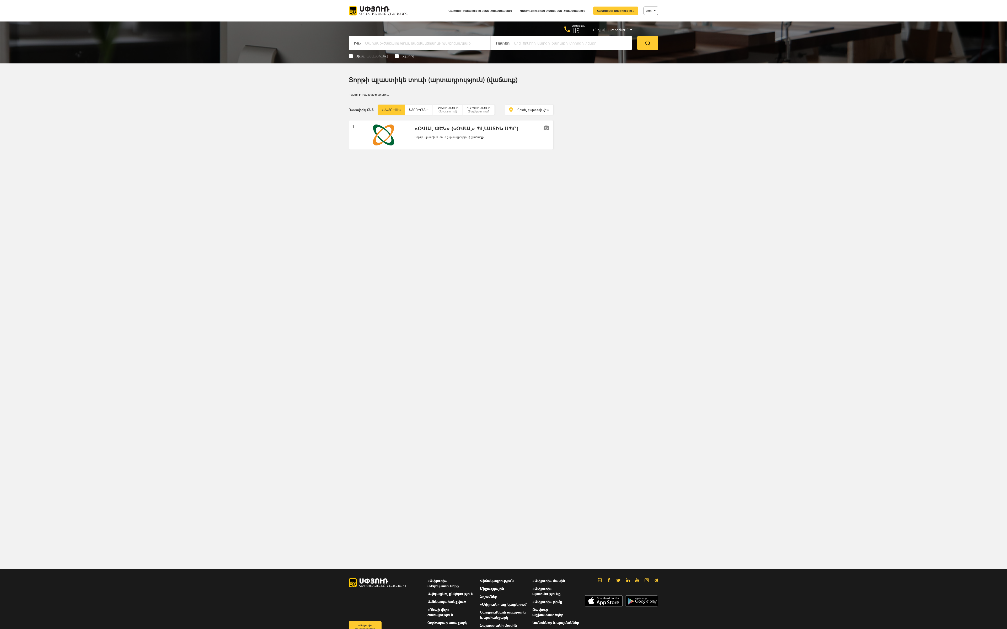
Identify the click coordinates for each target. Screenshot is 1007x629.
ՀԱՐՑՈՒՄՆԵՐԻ (478, 109)
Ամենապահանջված (446, 601)
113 (576, 30)
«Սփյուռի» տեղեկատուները (443, 583)
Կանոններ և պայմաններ (555, 622)
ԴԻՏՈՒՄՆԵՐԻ (447, 109)
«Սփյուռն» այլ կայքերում (503, 604)
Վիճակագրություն (497, 580)
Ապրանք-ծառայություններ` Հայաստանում (480, 10)
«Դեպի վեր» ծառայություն (440, 612)
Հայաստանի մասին (498, 625)
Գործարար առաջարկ (447, 622)
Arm (648, 10)
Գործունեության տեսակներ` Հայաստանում (552, 10)
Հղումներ (488, 596)
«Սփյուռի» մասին (548, 580)
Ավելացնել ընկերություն (615, 10)
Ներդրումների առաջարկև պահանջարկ (503, 615)
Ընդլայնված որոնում (610, 30)
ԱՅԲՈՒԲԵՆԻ (418, 110)
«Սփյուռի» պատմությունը (546, 591)
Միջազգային (492, 588)
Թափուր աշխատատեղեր (547, 612)
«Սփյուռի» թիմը (547, 601)
